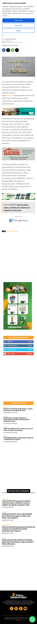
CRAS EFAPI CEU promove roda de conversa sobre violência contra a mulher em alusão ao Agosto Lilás (16, 503)
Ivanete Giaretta (10, 39)
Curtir (30, 341)
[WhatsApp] (12, 50)
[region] (18, 17)
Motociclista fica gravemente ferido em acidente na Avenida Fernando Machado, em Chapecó (18, 529)
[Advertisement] (18, 253)
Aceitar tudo (18, 20)
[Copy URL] (17, 50)
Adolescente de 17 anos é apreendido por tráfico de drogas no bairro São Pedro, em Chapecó (17, 516)
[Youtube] (25, 608)
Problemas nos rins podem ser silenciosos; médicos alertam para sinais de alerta (16, 419)
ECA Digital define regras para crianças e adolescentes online (18, 438)
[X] (8, 50)
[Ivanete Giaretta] (3, 39)
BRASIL (5, 407)
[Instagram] (16, 608)
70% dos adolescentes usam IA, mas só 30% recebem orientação (18, 429)
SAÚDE (5, 416)
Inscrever (29, 353)
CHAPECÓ (4, 499)
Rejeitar (18, 30)
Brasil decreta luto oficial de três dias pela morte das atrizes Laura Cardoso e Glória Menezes (18, 542)
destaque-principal (13, 231)
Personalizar (18, 25)
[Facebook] (4, 50)
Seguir (30, 345)
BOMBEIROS (5, 525)
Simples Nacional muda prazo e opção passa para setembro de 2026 (17, 409)
